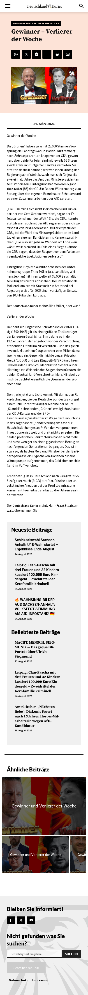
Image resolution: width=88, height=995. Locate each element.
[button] (7, 6)
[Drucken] (57, 54)
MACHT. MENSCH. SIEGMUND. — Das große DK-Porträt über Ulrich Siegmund (35, 649)
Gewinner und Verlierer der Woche (36, 23)
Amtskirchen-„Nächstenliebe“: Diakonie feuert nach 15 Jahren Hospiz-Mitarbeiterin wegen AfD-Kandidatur (37, 716)
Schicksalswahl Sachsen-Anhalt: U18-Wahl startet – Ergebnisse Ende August (36, 545)
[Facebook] (46, 54)
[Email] (67, 54)
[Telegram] (36, 54)
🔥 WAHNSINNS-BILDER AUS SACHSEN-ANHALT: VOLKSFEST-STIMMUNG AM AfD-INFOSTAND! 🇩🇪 (35, 607)
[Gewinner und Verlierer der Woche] (44, 806)
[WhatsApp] (15, 54)
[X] (26, 54)
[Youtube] (31, 920)
